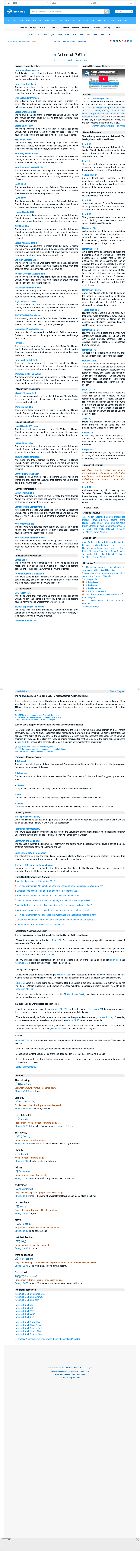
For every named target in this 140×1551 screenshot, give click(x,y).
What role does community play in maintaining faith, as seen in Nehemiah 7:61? (54, 905)
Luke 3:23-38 (88, 389)
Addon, (105, 110)
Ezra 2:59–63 (23, 742)
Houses (93, 523)
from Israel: (100, 116)
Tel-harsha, (87, 110)
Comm (78, 60)
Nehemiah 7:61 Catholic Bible (29, 1334)
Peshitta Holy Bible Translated (29, 573)
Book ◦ (113, 691)
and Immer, (115, 110)
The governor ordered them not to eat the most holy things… (41, 749)
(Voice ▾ (98, 66)
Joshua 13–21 (59, 1009)
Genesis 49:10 (72, 1020)
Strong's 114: (21, 1178)
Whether (103, 532)
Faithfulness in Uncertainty (27, 828)
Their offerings (92, 606)
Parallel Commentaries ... (26, 1067)
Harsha (122, 520)
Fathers (104, 520)
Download (120, 125)
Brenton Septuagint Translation (29, 606)
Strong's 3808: (22, 1213)
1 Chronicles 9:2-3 (91, 310)
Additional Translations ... (26, 620)
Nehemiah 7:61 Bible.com (27, 1300)
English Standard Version (27, 98)
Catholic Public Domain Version (30, 507)
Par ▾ (33, 66)
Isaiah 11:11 (115, 960)
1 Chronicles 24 (94, 1009)
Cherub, (97, 110)
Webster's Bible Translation (28, 374)
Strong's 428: (21, 1091)
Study (70, 60)
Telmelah (110, 529)
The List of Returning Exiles (95, 98)
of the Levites (91, 585)
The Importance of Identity (27, 816)
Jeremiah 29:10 (22, 954)
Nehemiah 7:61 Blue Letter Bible (30, 1294)
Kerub (122, 523)
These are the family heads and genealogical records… (38, 717)
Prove (101, 526)
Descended (119, 517)
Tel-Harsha (87, 529)
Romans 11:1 (88, 432)
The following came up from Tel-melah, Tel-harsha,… (38, 715)
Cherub (109, 517)
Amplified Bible (22, 226)
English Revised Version (26, 301)
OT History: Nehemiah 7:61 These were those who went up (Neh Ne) (47, 1339)
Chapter (121, 691)
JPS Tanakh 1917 (23, 592)
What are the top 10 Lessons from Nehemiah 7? (41, 924)
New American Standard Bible (29, 167)
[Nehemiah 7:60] (3, 695)
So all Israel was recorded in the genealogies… (35, 720)
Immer (100, 523)
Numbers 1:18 (89, 228)
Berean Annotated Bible (26, 243)
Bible (10, 41)
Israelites (114, 523)
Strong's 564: (21, 1196)
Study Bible (21, 691)
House (85, 523)
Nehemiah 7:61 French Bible (28, 1331)
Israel (106, 523)
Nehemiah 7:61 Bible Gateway (29, 1297)
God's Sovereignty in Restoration (30, 853)
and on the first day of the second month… (34, 752)
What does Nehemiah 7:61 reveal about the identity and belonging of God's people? (56, 919)
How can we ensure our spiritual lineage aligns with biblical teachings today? (53, 900)
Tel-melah (21, 761)
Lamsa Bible (21, 559)
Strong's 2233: (22, 1266)
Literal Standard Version (26, 426)
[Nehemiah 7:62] (136, 695)
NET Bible (19, 343)
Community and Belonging (27, 841)
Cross (63, 60)
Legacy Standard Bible (25, 212)
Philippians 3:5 (89, 449)
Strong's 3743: (22, 1161)
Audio (55, 60)
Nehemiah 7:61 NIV (24, 1305)
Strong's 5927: (22, 1108)
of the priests (91, 582)
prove (96, 113)
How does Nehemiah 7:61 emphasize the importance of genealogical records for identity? (60, 886)
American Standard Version (28, 287)
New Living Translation (25, 84)
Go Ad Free (6, 1540)
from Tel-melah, (117, 107)
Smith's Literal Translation (27, 474)
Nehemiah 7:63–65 (24, 989)
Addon (91, 517)
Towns (96, 532)
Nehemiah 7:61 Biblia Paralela (29, 1325)
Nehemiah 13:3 (89, 349)
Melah (85, 526)
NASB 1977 (20, 198)
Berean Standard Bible (25, 112)
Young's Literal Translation (27, 457)
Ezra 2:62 (86, 200)
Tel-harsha (22, 773)
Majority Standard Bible (26, 393)
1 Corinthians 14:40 (75, 994)
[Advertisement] (71, 670)
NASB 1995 (20, 184)
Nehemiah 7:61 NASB (25, 1314)
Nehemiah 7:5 (21, 963)
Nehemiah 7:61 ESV (24, 1311)
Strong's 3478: (22, 1283)
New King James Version (27, 153)
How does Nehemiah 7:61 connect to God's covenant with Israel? (48, 895)
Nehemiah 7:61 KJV (24, 1317)
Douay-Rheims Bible (24, 493)
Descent (86, 520)
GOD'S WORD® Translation (27, 315)
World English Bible (24, 407)
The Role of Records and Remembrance (34, 865)
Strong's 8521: (22, 1143)
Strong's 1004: (22, 1248)
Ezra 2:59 (86, 144)
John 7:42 (86, 418)
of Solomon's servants (95, 591)
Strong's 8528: (22, 1126)
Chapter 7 (25, 41)
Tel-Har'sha (99, 529)
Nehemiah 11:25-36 (91, 290)
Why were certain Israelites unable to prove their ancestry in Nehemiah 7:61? (53, 910)
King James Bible (23, 139)
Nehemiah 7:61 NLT (24, 1308)
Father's (113, 520)
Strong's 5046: (22, 1231)
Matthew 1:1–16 (105, 1017)
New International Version (27, 70)
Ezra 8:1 (86, 161)
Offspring (93, 526)
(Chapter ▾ (26, 66)
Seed (107, 526)
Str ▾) (38, 66)
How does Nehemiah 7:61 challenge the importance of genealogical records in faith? (57, 915)
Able (84, 517)
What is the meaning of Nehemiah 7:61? (36, 881)
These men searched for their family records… (35, 747)
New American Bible (24, 523)
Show (119, 526)
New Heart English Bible (26, 360)
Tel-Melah (120, 529)
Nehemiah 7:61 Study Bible (27, 1322)
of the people (90, 579)
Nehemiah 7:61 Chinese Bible (29, 1328)
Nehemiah (17, 41)
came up (105, 107)
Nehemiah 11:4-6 (90, 249)
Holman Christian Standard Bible (30, 273)
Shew (113, 526)
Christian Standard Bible (26, 260)
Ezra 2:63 (86, 214)
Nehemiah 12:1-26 (91, 330)
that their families (109, 113)
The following (94, 107)
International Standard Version (29, 329)
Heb (85, 60)
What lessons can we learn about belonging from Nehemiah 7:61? (48, 891)
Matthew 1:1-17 (89, 360)
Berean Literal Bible (24, 125)
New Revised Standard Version (30, 537)
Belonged (100, 517)
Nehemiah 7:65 (58, 1028)
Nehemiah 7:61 (22, 1040)
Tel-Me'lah (87, 532)
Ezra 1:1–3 (49, 954)
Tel (123, 526)
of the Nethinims (93, 588)
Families (96, 520)
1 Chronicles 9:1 (89, 175)
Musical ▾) (106, 66)
